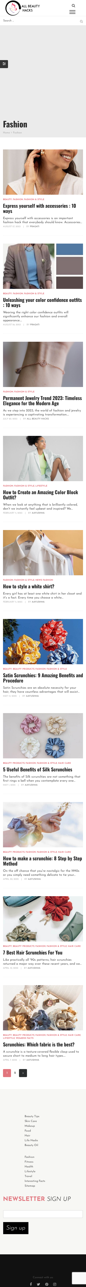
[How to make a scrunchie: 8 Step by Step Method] (43, 824)
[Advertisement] (43, 70)
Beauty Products (23, 669)
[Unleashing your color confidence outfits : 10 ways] (43, 266)
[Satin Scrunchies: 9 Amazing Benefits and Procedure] (43, 641)
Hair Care (64, 763)
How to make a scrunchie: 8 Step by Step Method (42, 861)
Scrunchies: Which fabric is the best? (39, 1044)
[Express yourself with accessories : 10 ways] (43, 172)
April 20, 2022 (11, 879)
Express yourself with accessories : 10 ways (39, 208)
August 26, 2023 (12, 325)
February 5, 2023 (13, 513)
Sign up (15, 1228)
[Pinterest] (46, 1285)
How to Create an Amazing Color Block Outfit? (40, 494)
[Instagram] (54, 1285)
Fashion (18, 200)
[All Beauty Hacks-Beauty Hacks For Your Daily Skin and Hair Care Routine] (22, 8)
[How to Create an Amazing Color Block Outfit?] (43, 458)
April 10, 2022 (11, 968)
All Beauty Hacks (38, 419)
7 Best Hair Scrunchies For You (32, 952)
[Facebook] (31, 1285)
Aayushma (38, 513)
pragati (34, 227)
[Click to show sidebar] (4, 64)
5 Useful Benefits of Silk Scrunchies (37, 769)
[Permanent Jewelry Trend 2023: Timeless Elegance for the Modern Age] (43, 364)
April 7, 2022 (10, 1060)
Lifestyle (41, 486)
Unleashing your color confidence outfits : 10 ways (42, 302)
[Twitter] (38, 1285)
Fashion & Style (34, 200)
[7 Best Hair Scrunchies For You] (43, 918)
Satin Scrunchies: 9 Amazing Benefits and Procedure (43, 677)
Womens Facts (24, 1038)
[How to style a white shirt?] (43, 552)
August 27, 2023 (12, 227)
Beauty (7, 200)
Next (23, 1073)
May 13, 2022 (10, 696)
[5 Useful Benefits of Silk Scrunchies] (43, 735)
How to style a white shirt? (28, 586)
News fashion (44, 580)
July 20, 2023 (10, 419)
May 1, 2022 (9, 785)
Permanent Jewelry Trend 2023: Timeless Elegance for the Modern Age (42, 400)
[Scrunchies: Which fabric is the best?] (43, 1007)
